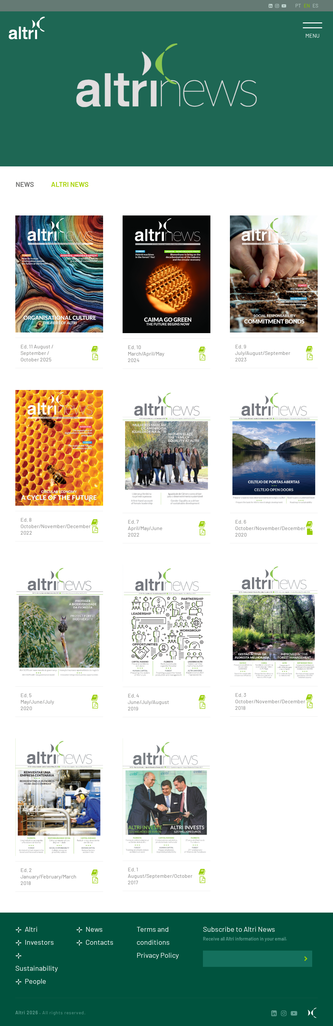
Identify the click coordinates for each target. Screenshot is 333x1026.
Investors (38, 942)
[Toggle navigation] (312, 25)
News (25, 184)
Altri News (69, 184)
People (34, 981)
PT (298, 5)
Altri (30, 929)
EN (307, 5)
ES (315, 5)
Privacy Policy (158, 955)
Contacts (98, 942)
